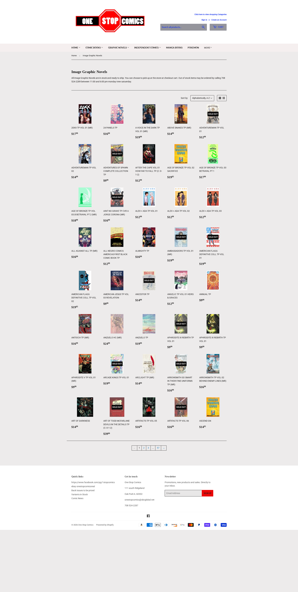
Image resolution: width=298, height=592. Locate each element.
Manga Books (174, 47)
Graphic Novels (117, 47)
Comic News (77, 498)
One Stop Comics (85, 525)
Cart (220, 27)
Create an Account (219, 20)
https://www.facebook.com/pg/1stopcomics (93, 482)
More (207, 47)
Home (75, 47)
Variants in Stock (79, 494)
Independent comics (146, 47)
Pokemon (193, 47)
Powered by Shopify (105, 525)
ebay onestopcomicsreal (83, 486)
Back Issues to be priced (83, 490)
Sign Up (207, 493)
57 (158, 448)
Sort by (184, 98)
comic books (93, 47)
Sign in (204, 20)
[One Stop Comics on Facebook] (148, 516)
